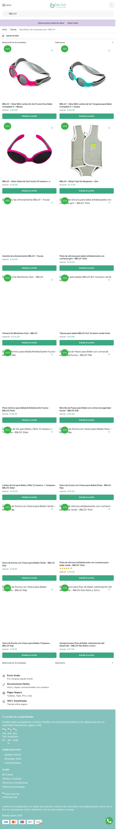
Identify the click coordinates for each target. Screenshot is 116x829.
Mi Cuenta (7, 774)
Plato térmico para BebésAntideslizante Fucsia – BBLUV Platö (26, 409)
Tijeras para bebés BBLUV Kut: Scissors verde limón (85, 333)
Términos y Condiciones (15, 782)
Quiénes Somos (13, 754)
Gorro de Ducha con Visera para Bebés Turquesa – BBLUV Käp (26, 644)
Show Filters (12, 36)
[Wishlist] (52, 50)
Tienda (13, 29)
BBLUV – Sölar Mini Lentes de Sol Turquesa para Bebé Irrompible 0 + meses (86, 105)
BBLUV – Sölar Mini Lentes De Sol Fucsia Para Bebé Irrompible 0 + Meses (27, 105)
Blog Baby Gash (13, 758)
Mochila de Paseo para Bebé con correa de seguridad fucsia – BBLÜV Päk (85, 409)
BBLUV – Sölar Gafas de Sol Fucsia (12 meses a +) (26, 181)
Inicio (4, 29)
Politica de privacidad (13, 786)
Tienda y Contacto (11, 778)
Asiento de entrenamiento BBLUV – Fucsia (22, 256)
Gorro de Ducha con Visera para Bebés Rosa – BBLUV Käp (85, 486)
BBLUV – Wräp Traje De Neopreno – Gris (79, 181)
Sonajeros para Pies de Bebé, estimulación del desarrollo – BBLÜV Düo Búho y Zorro (82, 644)
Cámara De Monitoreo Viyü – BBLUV (19, 333)
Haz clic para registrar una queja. (59, 809)
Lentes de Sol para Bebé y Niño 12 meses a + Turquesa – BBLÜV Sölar (29, 486)
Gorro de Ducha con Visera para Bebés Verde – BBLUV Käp (28, 564)
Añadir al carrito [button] (29, 116)
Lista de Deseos (13, 762)
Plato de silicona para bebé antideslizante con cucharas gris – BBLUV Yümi (82, 257)
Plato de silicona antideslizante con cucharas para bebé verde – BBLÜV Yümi (84, 563)
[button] (111, 5)
